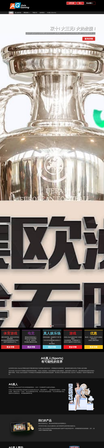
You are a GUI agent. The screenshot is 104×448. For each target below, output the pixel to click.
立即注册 (71, 3)
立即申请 (89, 39)
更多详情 (10, 347)
